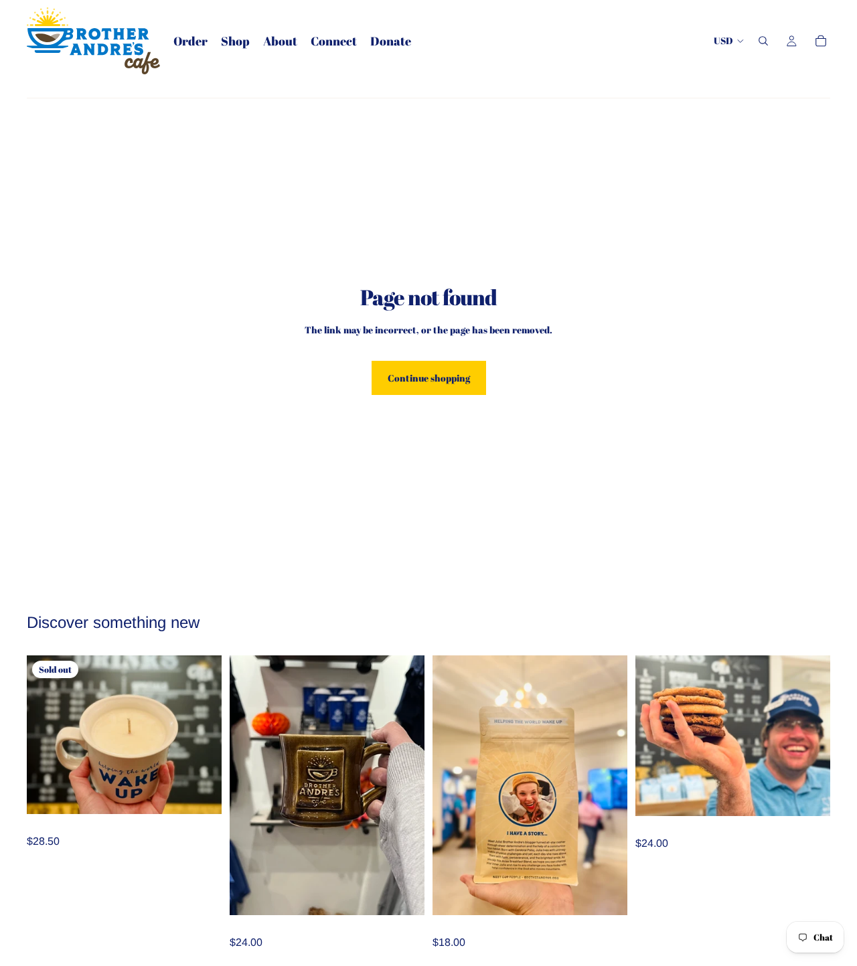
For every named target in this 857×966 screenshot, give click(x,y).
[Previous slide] (655, 735)
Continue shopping (429, 378)
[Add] (404, 894)
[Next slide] (810, 735)
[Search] (763, 41)
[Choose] (607, 894)
